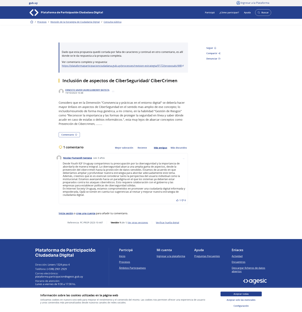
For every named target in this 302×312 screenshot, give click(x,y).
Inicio (122, 256)
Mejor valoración (124, 147)
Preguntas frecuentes (207, 256)
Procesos (42, 21)
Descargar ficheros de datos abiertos (248, 269)
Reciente (142, 147)
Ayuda (247, 12)
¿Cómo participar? (229, 12)
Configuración (241, 305)
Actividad (237, 256)
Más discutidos (179, 147)
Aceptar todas (241, 293)
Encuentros (238, 262)
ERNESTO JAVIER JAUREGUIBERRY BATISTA (87, 90)
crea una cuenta (85, 213)
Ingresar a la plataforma (171, 256)
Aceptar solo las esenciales (241, 299)
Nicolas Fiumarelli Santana (77, 158)
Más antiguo (160, 147)
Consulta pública (112, 21)
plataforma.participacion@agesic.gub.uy (59, 276)
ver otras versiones (138, 222)
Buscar (263, 13)
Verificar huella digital (167, 222)
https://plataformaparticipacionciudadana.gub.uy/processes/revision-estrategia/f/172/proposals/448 (123, 65)
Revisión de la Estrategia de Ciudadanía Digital (75, 21)
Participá (210, 12)
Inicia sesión (66, 213)
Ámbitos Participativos (132, 268)
